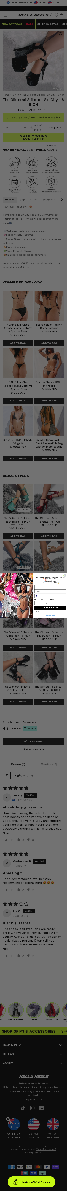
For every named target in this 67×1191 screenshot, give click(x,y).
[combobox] (38, 596)
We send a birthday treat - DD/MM (44, 599)
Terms (53, 615)
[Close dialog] (64, 575)
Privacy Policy (48, 615)
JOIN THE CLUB (50, 608)
